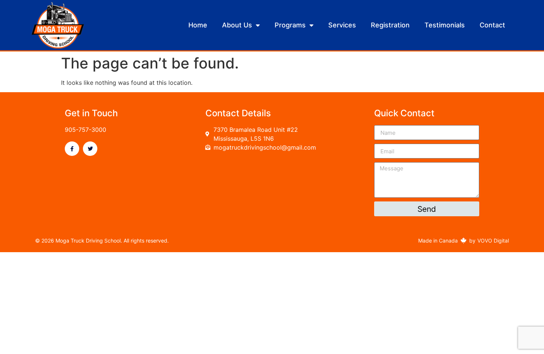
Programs (290, 25)
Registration (390, 25)
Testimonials (444, 25)
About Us (237, 25)
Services (342, 25)
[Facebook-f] (72, 148)
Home (197, 25)
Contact (492, 25)
